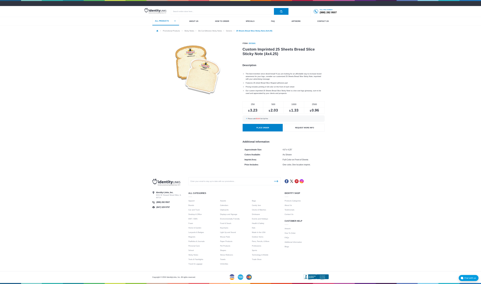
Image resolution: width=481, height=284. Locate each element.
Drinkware (256, 214)
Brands (191, 205)
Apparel (191, 201)
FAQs (287, 238)
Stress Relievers (226, 255)
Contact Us (289, 214)
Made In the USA (258, 232)
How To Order (290, 233)
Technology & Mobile (260, 255)
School (191, 250)
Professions (256, 246)
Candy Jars (256, 205)
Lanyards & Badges (196, 232)
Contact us (323, 21)
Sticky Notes (193, 255)
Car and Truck (194, 210)
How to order (222, 21)
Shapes (223, 250)
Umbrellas (224, 264)
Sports (254, 250)
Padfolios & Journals (196, 241)
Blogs (287, 247)
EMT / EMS (192, 219)
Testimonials (289, 210)
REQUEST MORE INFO (304, 128)
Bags (254, 201)
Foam (190, 223)
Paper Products (226, 241)
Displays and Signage (228, 214)
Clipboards (224, 210)
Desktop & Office (195, 214)
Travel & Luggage (195, 264)
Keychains (224, 228)
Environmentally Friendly (230, 219)
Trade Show (256, 259)
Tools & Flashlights (195, 259)
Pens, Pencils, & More (260, 241)
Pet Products (225, 246)
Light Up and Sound (228, 232)
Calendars (224, 205)
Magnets (191, 237)
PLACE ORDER (262, 128)
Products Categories (293, 201)
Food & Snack (225, 223)
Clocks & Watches (259, 210)
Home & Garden (194, 228)
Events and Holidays (260, 219)
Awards (223, 201)
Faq (273, 21)
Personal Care (194, 246)
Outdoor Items (257, 237)
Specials (250, 21)
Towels (222, 259)
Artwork (296, 21)
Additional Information (293, 242)
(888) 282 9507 (163, 202)
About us (193, 21)
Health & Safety (258, 223)
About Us (288, 205)
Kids (253, 228)
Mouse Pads (225, 237)
